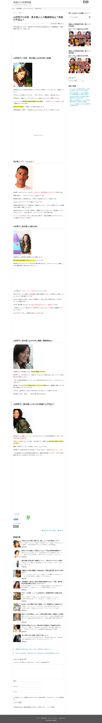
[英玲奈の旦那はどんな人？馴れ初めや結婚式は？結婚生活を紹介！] (17, 628)
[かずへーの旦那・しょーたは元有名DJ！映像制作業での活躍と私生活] (17, 596)
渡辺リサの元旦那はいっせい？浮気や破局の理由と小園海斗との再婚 (42, 614)
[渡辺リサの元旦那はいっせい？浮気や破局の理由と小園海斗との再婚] (17, 617)
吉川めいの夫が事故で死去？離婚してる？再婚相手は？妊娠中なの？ (42, 604)
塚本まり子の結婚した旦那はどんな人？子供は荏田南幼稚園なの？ (42, 550)
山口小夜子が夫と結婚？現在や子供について (35, 635)
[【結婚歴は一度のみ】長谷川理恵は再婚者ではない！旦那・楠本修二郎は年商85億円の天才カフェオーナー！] (17, 584)
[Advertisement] (38, 41)
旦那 (50, 530)
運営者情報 (19, 8)
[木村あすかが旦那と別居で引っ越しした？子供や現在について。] (17, 543)
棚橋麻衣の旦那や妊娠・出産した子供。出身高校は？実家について (34, 649)
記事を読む (24, 546)
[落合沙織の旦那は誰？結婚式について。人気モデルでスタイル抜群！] (17, 563)
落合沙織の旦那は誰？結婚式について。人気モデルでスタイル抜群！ (42, 560)
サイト (15, 691)
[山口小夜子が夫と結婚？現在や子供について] (17, 638)
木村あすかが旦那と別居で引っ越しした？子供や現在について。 (41, 540)
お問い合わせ (38, 8)
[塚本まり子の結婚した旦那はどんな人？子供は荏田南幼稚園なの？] (17, 553)
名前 (15, 680)
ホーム (13, 8)
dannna (61, 530)
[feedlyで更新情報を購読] (84, 2)
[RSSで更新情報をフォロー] (87, 2)
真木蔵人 (54, 530)
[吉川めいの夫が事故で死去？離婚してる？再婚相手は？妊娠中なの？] (17, 607)
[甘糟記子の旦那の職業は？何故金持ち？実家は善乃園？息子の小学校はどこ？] (17, 573)
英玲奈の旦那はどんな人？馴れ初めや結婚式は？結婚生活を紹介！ (42, 625)
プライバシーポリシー (28, 8)
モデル (61, 23)
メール (15, 686)
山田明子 (45, 530)
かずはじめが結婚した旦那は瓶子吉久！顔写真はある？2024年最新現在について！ (38, 653)
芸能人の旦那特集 (22, 2)
